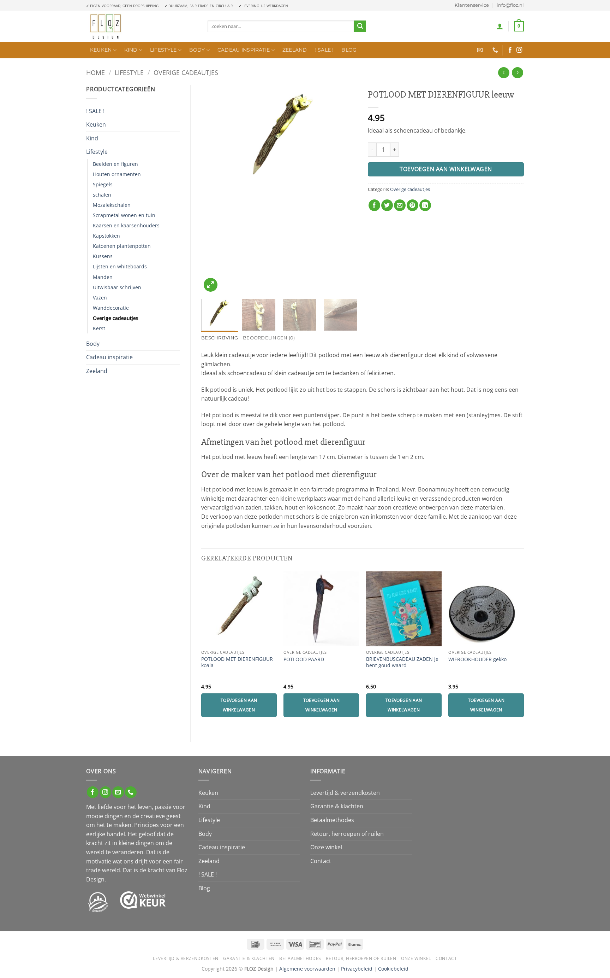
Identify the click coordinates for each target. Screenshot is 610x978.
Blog (349, 50)
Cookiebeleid (393, 968)
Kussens (103, 256)
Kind (131, 50)
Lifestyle (163, 50)
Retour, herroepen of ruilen (347, 834)
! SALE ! (324, 50)
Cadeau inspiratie (243, 50)
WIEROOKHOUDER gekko (477, 659)
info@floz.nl (510, 5)
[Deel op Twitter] (387, 205)
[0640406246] (496, 50)
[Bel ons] (131, 792)
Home (95, 72)
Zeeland (294, 50)
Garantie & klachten (336, 806)
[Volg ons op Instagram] (519, 50)
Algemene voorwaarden (307, 968)
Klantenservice (472, 5)
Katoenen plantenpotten (122, 246)
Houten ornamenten (117, 174)
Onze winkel (326, 847)
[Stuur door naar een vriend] (400, 205)
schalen (102, 194)
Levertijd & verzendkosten (345, 793)
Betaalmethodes (332, 820)
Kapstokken (106, 235)
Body (197, 50)
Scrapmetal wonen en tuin (124, 215)
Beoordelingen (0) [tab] (269, 337)
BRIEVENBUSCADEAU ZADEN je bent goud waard (402, 662)
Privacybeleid (356, 968)
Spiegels (103, 184)
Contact (320, 861)
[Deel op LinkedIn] (425, 205)
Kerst (99, 328)
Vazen (100, 297)
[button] (499, 26)
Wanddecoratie (111, 307)
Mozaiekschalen (112, 205)
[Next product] (503, 72)
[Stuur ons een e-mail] (118, 792)
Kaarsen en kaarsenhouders (126, 225)
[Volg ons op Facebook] (510, 50)
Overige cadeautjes (186, 72)
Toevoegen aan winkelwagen (446, 169)
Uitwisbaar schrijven (117, 287)
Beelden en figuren (115, 164)
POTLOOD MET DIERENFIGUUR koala (237, 662)
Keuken (101, 50)
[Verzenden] (360, 27)
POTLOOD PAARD (303, 659)
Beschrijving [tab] (219, 337)
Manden (103, 277)
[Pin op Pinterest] (412, 205)
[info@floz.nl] (480, 50)
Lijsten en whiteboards (120, 266)
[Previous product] (517, 72)
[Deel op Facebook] (374, 205)
